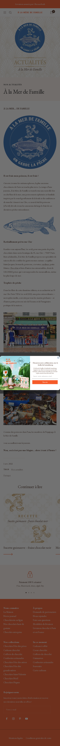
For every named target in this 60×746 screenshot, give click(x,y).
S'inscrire (45, 382)
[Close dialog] (58, 358)
